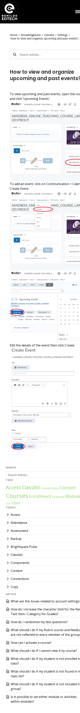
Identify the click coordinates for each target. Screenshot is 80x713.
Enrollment (40, 496)
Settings (62, 35)
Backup (16, 539)
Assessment (19, 531)
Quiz (8, 503)
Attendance (19, 523)
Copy (14, 587)
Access (13, 487)
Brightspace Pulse (24, 547)
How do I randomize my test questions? (39, 622)
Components (20, 563)
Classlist (49, 35)
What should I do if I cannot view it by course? (44, 651)
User (16, 502)
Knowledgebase (31, 35)
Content (67, 487)
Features (58, 497)
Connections (50, 488)
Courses (17, 496)
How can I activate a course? (31, 643)
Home (13, 35)
